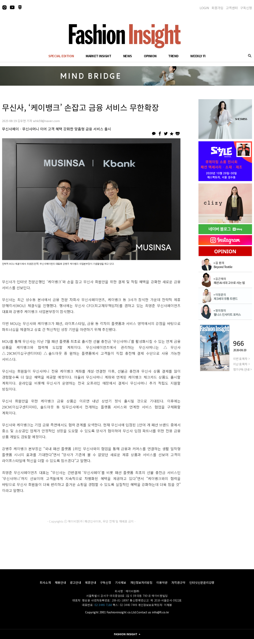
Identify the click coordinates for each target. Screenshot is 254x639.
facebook (160, 133)
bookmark (171, 133)
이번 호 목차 (240, 359)
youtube (12, 7)
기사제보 (120, 582)
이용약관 (161, 582)
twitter (166, 133)
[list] (225, 119)
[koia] (225, 161)
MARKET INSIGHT (98, 55)
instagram (4, 7)
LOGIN (204, 7)
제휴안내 (90, 582)
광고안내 (75, 582)
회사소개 (45, 582)
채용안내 (60, 582)
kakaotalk (154, 133)
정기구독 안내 (241, 369)
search (249, 55)
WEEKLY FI (197, 55)
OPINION (150, 55)
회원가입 (217, 7)
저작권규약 (178, 582)
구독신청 (246, 7)
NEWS (127, 55)
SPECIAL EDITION (61, 55)
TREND (173, 55)
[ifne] (225, 203)
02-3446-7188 (103, 605)
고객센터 (232, 7)
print (177, 133)
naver (19, 7)
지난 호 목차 (240, 364)
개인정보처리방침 (141, 582)
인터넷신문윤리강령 (201, 582)
